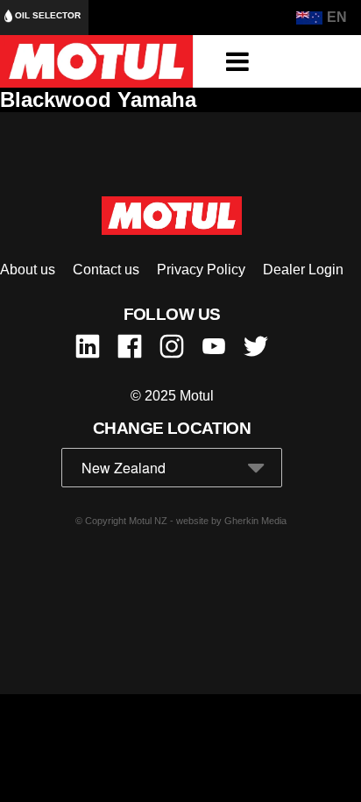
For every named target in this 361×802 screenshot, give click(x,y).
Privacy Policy (201, 269)
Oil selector (46, 15)
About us (27, 269)
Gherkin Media (255, 520)
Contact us (106, 269)
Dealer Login (303, 269)
